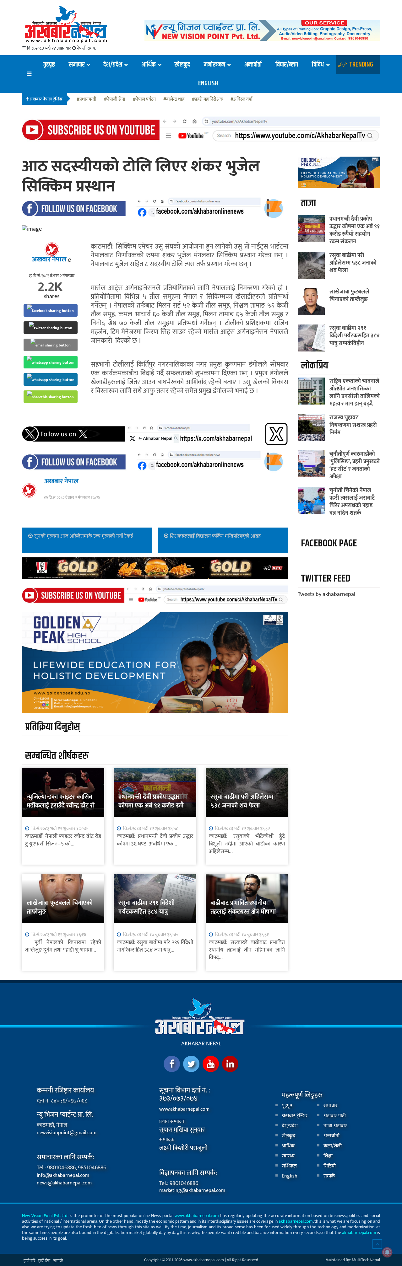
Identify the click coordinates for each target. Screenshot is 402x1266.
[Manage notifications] (387, 1252)
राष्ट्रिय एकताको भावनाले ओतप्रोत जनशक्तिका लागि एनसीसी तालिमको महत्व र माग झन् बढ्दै (354, 393)
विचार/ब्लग (286, 65)
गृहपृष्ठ (49, 65)
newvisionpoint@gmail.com (66, 1133)
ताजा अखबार (335, 1126)
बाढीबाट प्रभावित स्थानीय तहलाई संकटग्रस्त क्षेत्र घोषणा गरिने (243, 912)
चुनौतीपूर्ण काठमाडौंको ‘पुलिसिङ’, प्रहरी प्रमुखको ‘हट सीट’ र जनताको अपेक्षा (354, 465)
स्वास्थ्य (288, 1156)
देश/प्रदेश (112, 65)
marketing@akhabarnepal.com (192, 1190)
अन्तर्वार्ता (253, 65)
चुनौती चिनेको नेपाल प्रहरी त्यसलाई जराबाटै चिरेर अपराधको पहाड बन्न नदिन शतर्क (352, 502)
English (208, 83)
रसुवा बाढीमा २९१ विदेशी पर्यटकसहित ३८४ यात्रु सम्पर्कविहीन (146, 912)
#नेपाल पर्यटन (144, 99)
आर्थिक (148, 65)
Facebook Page (329, 543)
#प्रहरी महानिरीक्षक (207, 99)
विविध (318, 65)
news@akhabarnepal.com (64, 1183)
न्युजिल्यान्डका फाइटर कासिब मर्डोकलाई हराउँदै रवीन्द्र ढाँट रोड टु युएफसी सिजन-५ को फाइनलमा (62, 810)
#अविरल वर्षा (242, 99)
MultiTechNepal (366, 1259)
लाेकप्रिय (314, 365)
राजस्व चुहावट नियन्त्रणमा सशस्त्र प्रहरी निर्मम (353, 425)
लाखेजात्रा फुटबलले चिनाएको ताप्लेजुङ (60, 907)
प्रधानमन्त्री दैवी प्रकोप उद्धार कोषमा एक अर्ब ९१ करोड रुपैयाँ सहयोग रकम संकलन (153, 805)
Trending (361, 65)
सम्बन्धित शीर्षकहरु (57, 756)
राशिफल (289, 1166)
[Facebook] (172, 1064)
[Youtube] (211, 1064)
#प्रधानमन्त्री (86, 99)
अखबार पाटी (334, 1116)
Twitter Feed (325, 578)
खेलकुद (182, 65)
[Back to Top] (377, 1244)
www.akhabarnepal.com (184, 1109)
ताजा (308, 203)
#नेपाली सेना (114, 99)
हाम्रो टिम (44, 1261)
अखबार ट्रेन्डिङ (294, 1116)
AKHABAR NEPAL (201, 1044)
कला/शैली (332, 1146)
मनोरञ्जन (214, 65)
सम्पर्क (329, 1176)
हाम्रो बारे (29, 1261)
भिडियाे (329, 1166)
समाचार (76, 65)
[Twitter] (191, 1064)
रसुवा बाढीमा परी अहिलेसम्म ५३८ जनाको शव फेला (242, 801)
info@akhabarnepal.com (63, 1175)
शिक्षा (328, 1156)
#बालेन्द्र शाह (173, 99)
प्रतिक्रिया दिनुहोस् (52, 727)
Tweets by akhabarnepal (326, 594)
